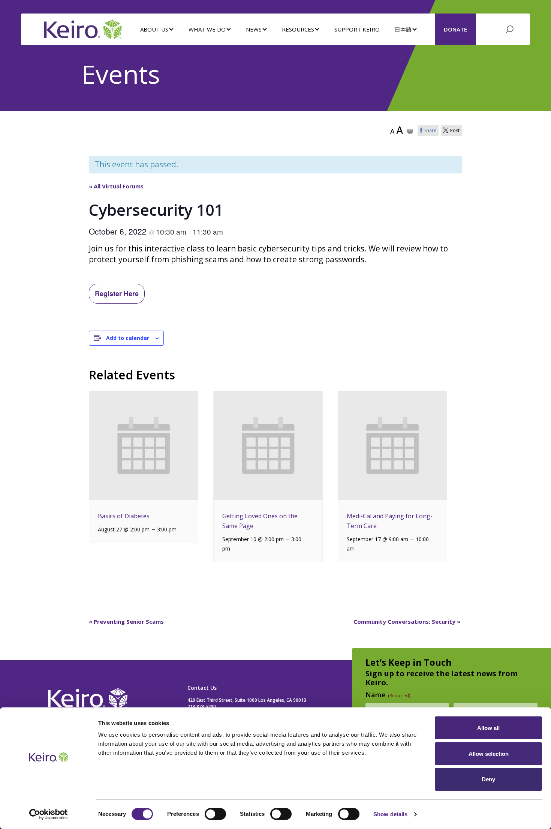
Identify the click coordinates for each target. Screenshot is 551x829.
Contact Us (202, 687)
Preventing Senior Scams (126, 621)
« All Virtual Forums (116, 186)
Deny (488, 779)
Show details (390, 814)
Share (430, 130)
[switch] (215, 814)
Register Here (117, 293)
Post (455, 130)
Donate (455, 29)
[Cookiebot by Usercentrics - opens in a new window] (48, 814)
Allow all (488, 728)
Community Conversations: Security (406, 621)
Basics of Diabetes (124, 516)
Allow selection (489, 754)
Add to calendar (127, 338)
